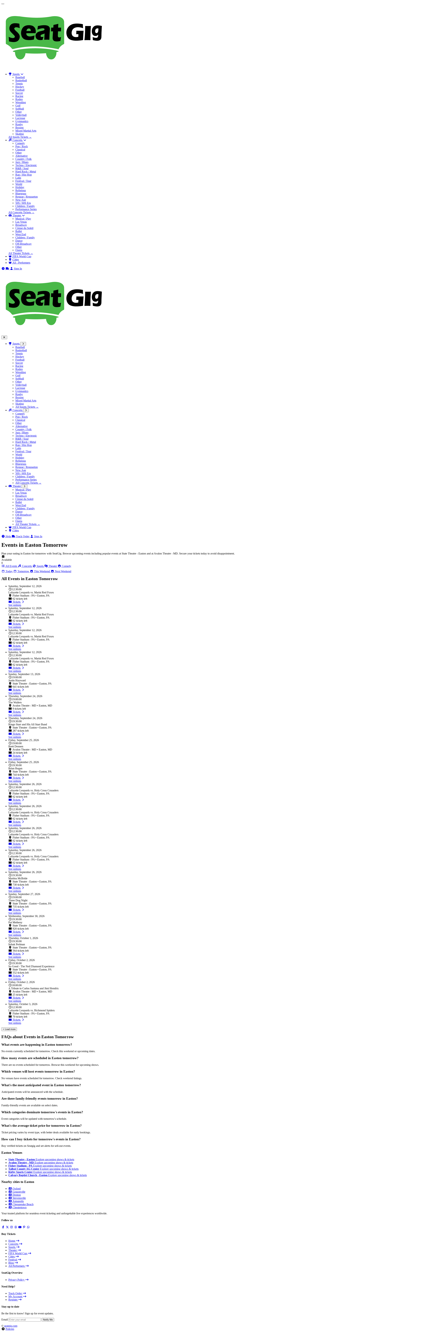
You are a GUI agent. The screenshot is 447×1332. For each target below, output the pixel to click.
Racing (19, 96)
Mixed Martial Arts (25, 130)
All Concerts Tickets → (21, 212)
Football (19, 89)
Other (18, 111)
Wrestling (20, 102)
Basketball (21, 80)
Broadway (21, 224)
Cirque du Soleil (24, 228)
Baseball (20, 77)
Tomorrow (23, 571)
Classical (20, 149)
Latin (18, 177)
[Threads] (15, 1227)
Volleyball (21, 114)
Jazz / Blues (21, 162)
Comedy (20, 143)
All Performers (16, 1265)
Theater (17, 486)
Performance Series (26, 209)
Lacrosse (20, 118)
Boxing (19, 127)
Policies (10, 1328)
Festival (13, 1259)
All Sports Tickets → (20, 136)
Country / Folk (23, 158)
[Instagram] (11, 1227)
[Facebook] (3, 1227)
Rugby (19, 124)
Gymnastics (21, 121)
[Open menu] (2, 3)
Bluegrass (20, 193)
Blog (11, 1262)
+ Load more (9, 1029)
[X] (7, 1227)
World (18, 184)
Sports (16, 343)
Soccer (19, 92)
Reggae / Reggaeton (26, 196)
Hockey (19, 86)
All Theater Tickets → (20, 253)
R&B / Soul (21, 168)
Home (12, 1240)
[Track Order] (8, 268)
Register (13, 1299)
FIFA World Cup (21, 527)
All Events (11, 566)
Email (4, 1319)
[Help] (3, 268)
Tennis (19, 83)
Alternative (21, 155)
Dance (19, 240)
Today (9, 571)
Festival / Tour (23, 180)
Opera (18, 250)
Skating (19, 133)
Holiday (19, 187)
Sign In (38, 536)
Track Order (22, 536)
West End (20, 234)
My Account (15, 1296)
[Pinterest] (24, 1227)
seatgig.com (10, 1325)
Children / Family (25, 206)
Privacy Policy (16, 1279)
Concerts (17, 410)
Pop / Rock (21, 146)
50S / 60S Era (23, 202)
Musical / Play (23, 218)
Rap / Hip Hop (23, 174)
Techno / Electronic (26, 165)
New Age (20, 199)
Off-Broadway (23, 243)
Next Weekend (62, 571)
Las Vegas (21, 221)
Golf (17, 105)
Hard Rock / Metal (25, 171)
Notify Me (48, 1319)
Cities (15, 530)
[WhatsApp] (28, 1227)
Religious (20, 190)
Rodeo (19, 99)
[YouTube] (20, 1227)
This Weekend (42, 571)
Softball (19, 108)
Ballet (18, 231)
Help (8, 536)
